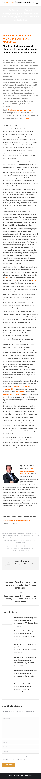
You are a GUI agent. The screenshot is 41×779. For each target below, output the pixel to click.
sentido (16, 386)
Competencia (18, 533)
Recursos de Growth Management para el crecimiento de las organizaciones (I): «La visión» (25, 673)
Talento (27, 550)
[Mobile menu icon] (37, 3)
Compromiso (25, 533)
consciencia (24, 386)
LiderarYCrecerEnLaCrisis (9, 538)
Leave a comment (20, 542)
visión (7, 278)
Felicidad (10, 535)
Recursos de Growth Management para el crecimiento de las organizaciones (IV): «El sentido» (25, 633)
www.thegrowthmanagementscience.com (16, 520)
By (15, 540)
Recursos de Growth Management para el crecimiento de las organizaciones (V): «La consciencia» (26, 620)
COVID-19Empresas (29, 546)
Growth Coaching (18, 535)
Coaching (11, 533)
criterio (13, 280)
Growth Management (29, 535)
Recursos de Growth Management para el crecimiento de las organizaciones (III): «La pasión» (25, 646)
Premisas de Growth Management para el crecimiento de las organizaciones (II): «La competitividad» (25, 688)
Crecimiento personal (12, 548)
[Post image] (7, 621)
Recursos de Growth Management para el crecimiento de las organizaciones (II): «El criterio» (25, 660)
